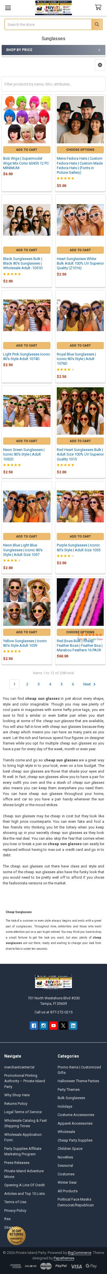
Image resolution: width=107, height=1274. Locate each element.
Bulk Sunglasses (71, 1098)
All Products (68, 1191)
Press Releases (16, 1162)
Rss (7, 1219)
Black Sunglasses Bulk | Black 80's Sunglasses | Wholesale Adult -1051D (23, 263)
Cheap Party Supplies (75, 1140)
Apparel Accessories (75, 1123)
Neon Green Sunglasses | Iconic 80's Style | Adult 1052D (24, 454)
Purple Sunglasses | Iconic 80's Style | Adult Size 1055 (78, 547)
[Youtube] (53, 1025)
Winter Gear (67, 1182)
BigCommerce (79, 1252)
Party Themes (69, 1089)
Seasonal (65, 1165)
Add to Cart (26, 150)
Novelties (65, 1157)
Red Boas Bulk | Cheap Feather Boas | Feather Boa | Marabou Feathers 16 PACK (79, 645)
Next (87, 684)
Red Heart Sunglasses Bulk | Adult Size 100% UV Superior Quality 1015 (80, 454)
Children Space (70, 1148)
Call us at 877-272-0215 (53, 1012)
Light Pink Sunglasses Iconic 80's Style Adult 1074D (26, 356)
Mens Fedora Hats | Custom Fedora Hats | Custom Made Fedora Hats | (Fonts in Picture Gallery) (80, 165)
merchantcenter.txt (19, 1067)
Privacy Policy (15, 1210)
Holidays (65, 1106)
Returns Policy (15, 1103)
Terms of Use (15, 1202)
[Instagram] (43, 1025)
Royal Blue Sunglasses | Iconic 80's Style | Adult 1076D (76, 359)
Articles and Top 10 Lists (24, 1193)
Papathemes (64, 1258)
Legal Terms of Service (23, 1112)
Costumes (66, 1174)
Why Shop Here (17, 1095)
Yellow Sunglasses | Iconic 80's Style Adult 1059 (25, 643)
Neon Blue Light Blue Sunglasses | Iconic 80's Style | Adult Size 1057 (23, 550)
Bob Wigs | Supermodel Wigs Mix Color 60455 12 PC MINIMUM (26, 163)
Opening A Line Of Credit (24, 1185)
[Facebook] (34, 1025)
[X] (63, 1025)
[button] (100, 65)
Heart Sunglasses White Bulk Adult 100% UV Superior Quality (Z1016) (80, 263)
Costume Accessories (76, 1115)
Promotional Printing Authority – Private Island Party (24, 1081)
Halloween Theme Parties (78, 1081)
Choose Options (80, 150)
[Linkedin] (73, 1025)
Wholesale (66, 1132)
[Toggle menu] (8, 8)
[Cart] (99, 7)
